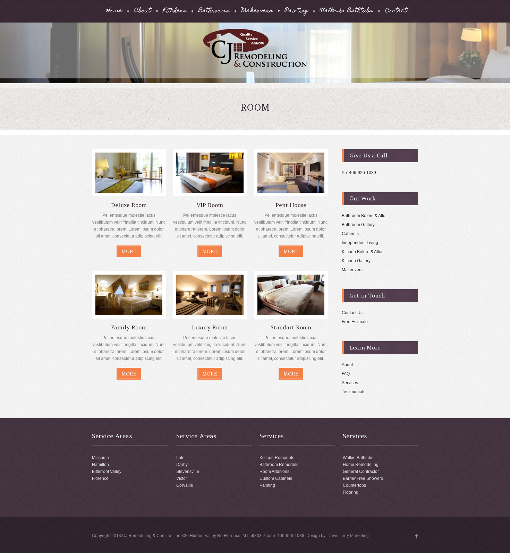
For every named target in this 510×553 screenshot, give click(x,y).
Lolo (180, 457)
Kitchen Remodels (277, 457)
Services (350, 382)
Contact (396, 11)
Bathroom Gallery (358, 224)
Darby (182, 464)
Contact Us (352, 312)
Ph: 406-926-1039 (359, 172)
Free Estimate (355, 321)
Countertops (354, 485)
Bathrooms (213, 11)
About (142, 11)
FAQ (346, 373)
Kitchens (174, 11)
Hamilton (100, 464)
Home (114, 11)
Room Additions (274, 471)
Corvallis (184, 485)
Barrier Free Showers (363, 478)
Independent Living (360, 242)
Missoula (100, 457)
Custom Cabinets (276, 478)
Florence (100, 478)
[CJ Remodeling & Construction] (255, 65)
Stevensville (187, 471)
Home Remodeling (361, 464)
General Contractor (361, 471)
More (128, 251)
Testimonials (353, 391)
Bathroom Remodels (279, 464)
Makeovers (257, 11)
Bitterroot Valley (106, 471)
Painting (296, 11)
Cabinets (350, 233)
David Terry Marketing (348, 535)
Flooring (350, 492)
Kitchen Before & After (362, 251)
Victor (181, 478)
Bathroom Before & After (364, 215)
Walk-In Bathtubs (346, 11)
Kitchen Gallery (356, 260)
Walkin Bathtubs (358, 457)
